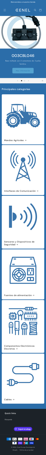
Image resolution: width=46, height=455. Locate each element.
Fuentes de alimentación (18, 295)
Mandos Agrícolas (14, 140)
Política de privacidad (26, 450)
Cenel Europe (21, 447)
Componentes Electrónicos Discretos (19, 347)
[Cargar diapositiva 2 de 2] (24, 80)
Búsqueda (8, 419)
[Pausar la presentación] (43, 80)
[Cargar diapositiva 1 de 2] (21, 80)
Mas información (23, 70)
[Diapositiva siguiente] (28, 80)
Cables (8, 399)
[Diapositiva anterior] (17, 80)
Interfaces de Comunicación (20, 191)
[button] (4, 10)
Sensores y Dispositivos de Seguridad (19, 243)
